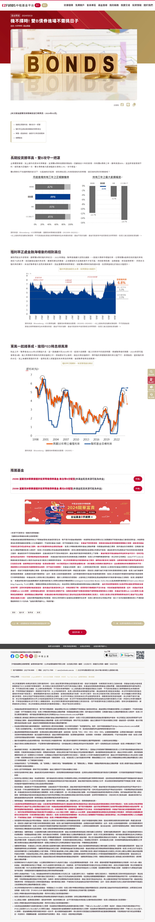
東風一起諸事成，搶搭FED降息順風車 (30, 133)
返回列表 (76, 632)
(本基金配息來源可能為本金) (58, 479)
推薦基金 (19, 138)
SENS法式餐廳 (48, 677)
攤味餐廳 (91, 677)
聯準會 (30, 612)
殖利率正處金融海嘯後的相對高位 (28, 129)
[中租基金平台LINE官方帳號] (17, 656)
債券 (13, 612)
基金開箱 (26, 26)
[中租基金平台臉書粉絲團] (12, 656)
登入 (37, 5)
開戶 (44, 5)
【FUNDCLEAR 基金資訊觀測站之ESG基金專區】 (49, 890)
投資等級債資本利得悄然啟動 (131, 623)
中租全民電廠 (25, 677)
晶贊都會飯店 (82, 677)
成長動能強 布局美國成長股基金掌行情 (35, 623)
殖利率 (21, 612)
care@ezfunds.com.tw (65, 670)
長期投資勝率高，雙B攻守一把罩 (28, 125)
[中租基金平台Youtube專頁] (22, 656)
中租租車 (57, 677)
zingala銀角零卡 (36, 677)
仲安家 (63, 677)
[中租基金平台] (18, 5)
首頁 (12, 26)
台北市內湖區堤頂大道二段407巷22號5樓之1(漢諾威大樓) (98, 670)
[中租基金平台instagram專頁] (26, 656)
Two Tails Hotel (72, 677)
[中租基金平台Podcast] (31, 656)
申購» (137, 479)
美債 (38, 612)
